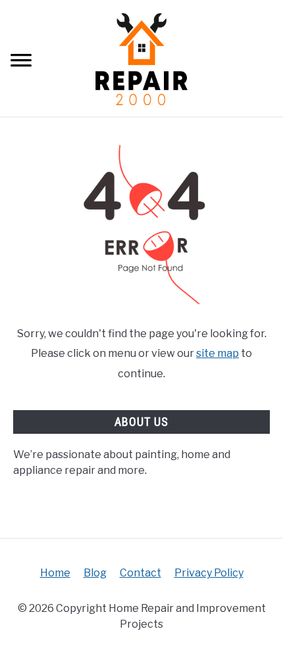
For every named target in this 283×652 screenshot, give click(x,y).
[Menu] (21, 62)
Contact (140, 573)
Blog (95, 573)
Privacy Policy (209, 573)
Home (55, 573)
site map (217, 353)
